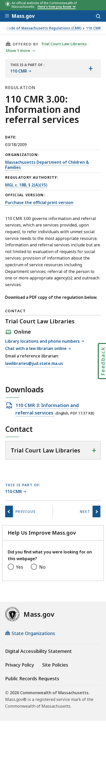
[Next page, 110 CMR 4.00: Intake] (96, 511)
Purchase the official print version (39, 202)
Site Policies (55, 665)
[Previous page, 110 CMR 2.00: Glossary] (9, 511)
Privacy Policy (19, 665)
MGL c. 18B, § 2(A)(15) (26, 185)
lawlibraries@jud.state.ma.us (34, 363)
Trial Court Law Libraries (64, 43)
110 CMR (93, 28)
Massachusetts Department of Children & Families (47, 164)
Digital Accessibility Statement (38, 651)
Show (18, 50)
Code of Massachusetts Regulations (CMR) (43, 28)
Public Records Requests (32, 678)
